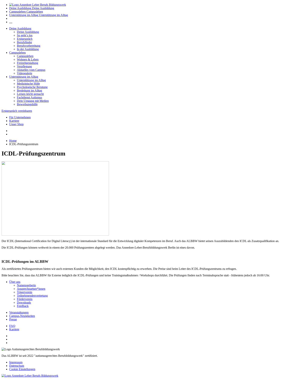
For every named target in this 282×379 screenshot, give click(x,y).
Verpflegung (24, 66)
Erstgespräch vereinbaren (17, 110)
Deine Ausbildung (20, 28)
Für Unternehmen (20, 117)
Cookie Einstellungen (22, 369)
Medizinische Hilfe (28, 83)
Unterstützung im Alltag (23, 76)
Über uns (14, 281)
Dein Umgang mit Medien (33, 100)
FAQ (12, 325)
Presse (13, 319)
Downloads (24, 302)
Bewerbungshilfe (27, 104)
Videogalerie (24, 73)
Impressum (15, 362)
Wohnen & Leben (28, 59)
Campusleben (17, 52)
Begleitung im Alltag (29, 90)
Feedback (23, 306)
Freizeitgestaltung (27, 63)
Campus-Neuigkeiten (22, 316)
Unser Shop (16, 124)
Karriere (14, 120)
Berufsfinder (24, 42)
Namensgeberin (26, 285)
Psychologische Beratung (32, 87)
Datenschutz (16, 365)
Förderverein (24, 299)
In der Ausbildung (28, 49)
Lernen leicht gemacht (30, 94)
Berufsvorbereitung (28, 45)
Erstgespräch (24, 38)
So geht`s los (24, 35)
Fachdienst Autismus (29, 97)
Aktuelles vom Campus (31, 69)
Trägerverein (24, 292)
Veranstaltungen (19, 312)
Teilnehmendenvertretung (32, 295)
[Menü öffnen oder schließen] (10, 23)
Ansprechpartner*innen (31, 288)
